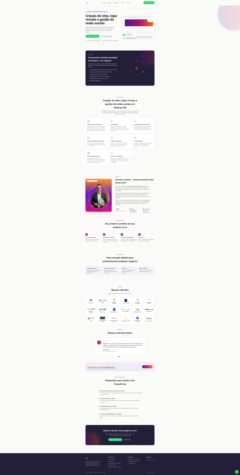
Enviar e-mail (127, 439)
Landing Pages (111, 461)
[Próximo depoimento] (145, 347)
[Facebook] (150, 460)
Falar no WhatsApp (149, 2)
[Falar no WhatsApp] (237, 472)
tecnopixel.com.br (131, 463)
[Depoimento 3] (121, 356)
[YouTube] (153, 460)
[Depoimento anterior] (94, 347)
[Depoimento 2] (120, 356)
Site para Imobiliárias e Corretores (115, 467)
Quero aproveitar (147, 366)
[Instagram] (147, 460)
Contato (128, 2)
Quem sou (109, 2)
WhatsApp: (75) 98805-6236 (134, 459)
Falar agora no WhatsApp (92, 36)
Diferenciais (116, 2)
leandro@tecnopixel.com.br (133, 461)
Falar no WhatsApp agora (115, 439)
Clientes (123, 2)
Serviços (104, 2)
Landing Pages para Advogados (114, 463)
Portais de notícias (112, 465)
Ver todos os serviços (106, 36)
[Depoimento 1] (119, 356)
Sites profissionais (112, 459)
